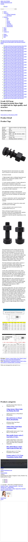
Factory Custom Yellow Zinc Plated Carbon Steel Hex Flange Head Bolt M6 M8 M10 (13, 359)
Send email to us (4, 114)
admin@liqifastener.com (6, 470)
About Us (6, 13)
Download (9, 15)
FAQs (5, 30)
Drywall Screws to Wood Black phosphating (14, 418)
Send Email (3, 498)
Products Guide (4, 486)
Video (5, 29)
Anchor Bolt (9, 25)
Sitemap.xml (3, 487)
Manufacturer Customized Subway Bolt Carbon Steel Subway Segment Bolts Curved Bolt (13, 361)
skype (2, 499)
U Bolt (13, 488)
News (5, 27)
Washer (8, 22)
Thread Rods (10, 26)
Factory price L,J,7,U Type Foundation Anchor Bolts (15, 456)
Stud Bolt (9, 23)
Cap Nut (3, 488)
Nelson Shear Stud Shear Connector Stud (14, 427)
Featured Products (13, 486)
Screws (8, 21)
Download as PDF (13, 114)
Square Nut (18, 488)
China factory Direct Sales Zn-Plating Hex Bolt (15, 410)
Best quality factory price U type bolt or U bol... (15, 436)
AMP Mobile (10, 487)
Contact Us (6, 31)
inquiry (2, 467)
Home (5, 11)
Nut (7, 19)
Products (6, 17)
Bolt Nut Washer (8, 490)
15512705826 (4, 473)
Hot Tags (20, 486)
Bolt (8, 18)
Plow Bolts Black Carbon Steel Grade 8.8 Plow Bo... (15, 447)
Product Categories (11, 14)
